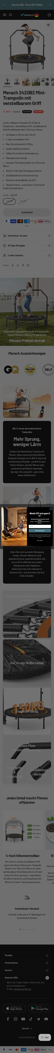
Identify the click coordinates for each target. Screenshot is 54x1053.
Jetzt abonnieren (40, 530)
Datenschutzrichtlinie (46, 536)
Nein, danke (40, 540)
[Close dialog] (51, 509)
